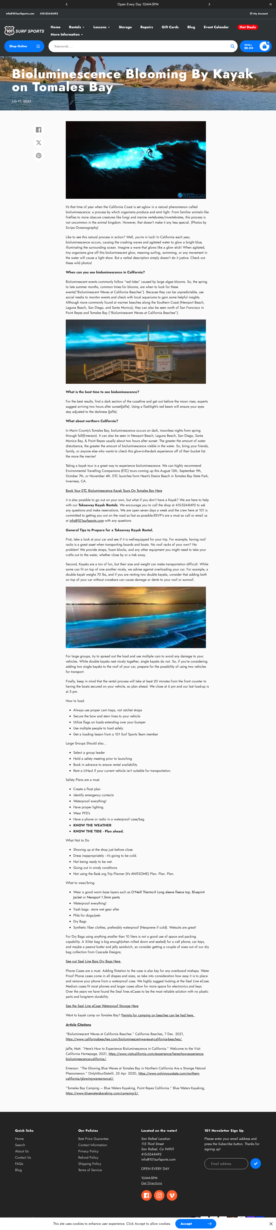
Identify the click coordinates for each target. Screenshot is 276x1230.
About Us (21, 1151)
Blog (18, 1169)
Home (19, 1138)
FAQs (19, 1163)
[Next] (209, 4)
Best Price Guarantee (93, 1138)
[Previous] (67, 4)
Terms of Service (90, 1169)
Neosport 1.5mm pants (103, 897)
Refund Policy (88, 1157)
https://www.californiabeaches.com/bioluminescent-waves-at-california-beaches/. (124, 1039)
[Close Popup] (271, 1223)
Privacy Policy (88, 1151)
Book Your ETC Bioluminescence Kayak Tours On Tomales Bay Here (114, 490)
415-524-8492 (49, 14)
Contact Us (23, 1157)
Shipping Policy (89, 1163)
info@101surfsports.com (20, 14)
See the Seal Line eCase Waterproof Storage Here (102, 1005)
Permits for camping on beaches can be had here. (158, 1015)
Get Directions (151, 1183)
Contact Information (92, 1144)
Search (20, 1144)
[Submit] (255, 1163)
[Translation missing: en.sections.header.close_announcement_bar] (270, 4)
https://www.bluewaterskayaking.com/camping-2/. (102, 1093)
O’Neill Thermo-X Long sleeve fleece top (160, 892)
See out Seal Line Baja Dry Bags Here (93, 961)
